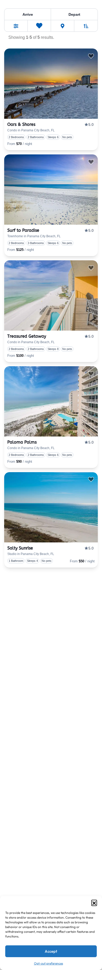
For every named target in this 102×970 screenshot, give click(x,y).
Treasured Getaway (26, 336)
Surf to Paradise (23, 230)
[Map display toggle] (62, 25)
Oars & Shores (21, 124)
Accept (51, 951)
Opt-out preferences (48, 963)
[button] (94, 902)
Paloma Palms (22, 442)
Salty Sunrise (20, 548)
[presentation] (51, 83)
